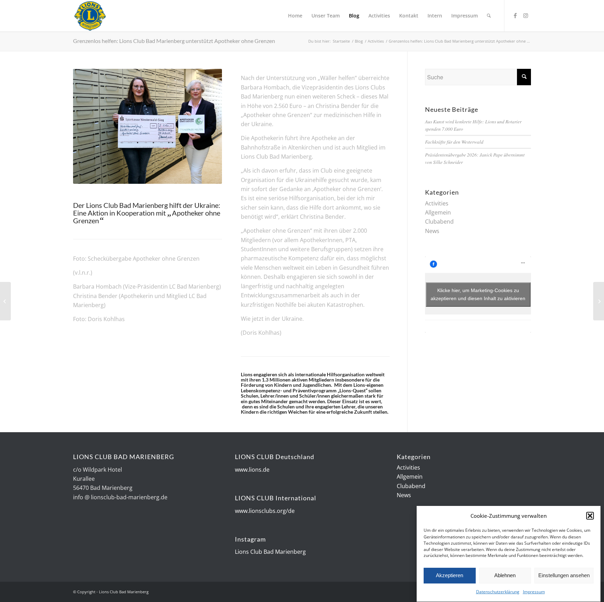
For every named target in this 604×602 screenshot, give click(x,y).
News (432, 231)
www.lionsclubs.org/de (265, 511)
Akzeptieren (449, 575)
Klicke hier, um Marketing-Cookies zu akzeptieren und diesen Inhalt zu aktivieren (478, 294)
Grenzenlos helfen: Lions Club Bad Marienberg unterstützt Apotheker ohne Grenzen (174, 40)
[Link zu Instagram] (525, 15)
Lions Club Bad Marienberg (270, 552)
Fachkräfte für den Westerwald (454, 141)
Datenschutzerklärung (497, 592)
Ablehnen (505, 575)
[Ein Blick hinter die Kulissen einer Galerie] (598, 301)
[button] (590, 515)
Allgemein (438, 212)
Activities (436, 203)
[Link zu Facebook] (515, 15)
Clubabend (439, 221)
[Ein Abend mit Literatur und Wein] (5, 301)
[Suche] (488, 15)
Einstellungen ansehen (564, 575)
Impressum (534, 592)
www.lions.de (252, 469)
